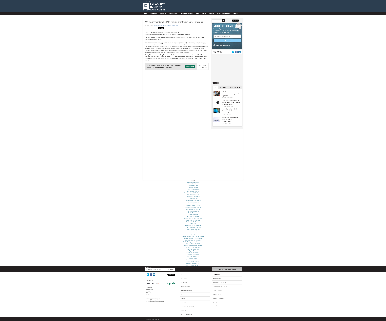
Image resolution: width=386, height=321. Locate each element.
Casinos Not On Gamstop (193, 196)
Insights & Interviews (218, 298)
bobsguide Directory (187, 13)
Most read (223, 87)
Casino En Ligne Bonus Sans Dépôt (193, 242)
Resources (163, 13)
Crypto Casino (193, 251)
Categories (153, 13)
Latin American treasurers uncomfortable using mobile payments (230, 94)
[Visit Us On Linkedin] (239, 52)
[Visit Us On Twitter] (233, 52)
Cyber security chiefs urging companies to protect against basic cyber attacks (231, 102)
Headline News (174, 25)
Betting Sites (193, 223)
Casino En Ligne (193, 204)
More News (216, 306)
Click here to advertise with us (227, 269)
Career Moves (217, 294)
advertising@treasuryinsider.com (155, 301)
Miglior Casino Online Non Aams (193, 245)
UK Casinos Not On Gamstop (193, 200)
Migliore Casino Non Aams (193, 229)
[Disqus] (177, 99)
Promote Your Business (223, 13)
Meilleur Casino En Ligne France (193, 238)
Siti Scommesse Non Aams (193, 247)
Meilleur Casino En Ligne (193, 205)
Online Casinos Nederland (193, 220)
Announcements (173, 13)
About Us (236, 13)
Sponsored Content (186, 314)
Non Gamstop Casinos (193, 191)
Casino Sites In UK (193, 214)
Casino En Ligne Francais (193, 256)
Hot (215, 87)
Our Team (211, 13)
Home (145, 13)
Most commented (235, 87)
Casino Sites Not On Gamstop (193, 227)
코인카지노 (193, 234)
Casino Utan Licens (193, 184)
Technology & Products (219, 282)
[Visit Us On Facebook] (236, 52)
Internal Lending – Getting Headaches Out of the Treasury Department (230, 111)
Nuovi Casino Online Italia (193, 260)
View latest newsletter (223, 45)
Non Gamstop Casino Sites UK (193, 207)
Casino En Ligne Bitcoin (193, 231)
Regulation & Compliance (220, 286)
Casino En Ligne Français (193, 252)
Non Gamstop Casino (193, 195)
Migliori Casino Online (193, 254)
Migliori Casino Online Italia (193, 265)
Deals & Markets (167, 25)
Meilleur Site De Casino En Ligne (193, 218)
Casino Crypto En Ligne (193, 262)
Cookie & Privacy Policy (152, 319)
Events (204, 13)
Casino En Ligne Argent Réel (193, 240)
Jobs (197, 13)
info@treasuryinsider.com (153, 298)
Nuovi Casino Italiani (193, 182)
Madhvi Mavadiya (158, 25)
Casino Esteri (193, 258)
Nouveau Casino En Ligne (193, 263)
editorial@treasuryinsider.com (154, 300)
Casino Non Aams (193, 185)
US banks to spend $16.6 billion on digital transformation (230, 119)
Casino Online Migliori (193, 189)
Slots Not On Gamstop (193, 216)
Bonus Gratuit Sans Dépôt (193, 243)
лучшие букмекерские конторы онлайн (193, 236)
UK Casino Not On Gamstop (193, 225)
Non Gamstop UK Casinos (193, 209)
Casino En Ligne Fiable (193, 249)
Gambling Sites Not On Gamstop (193, 193)
